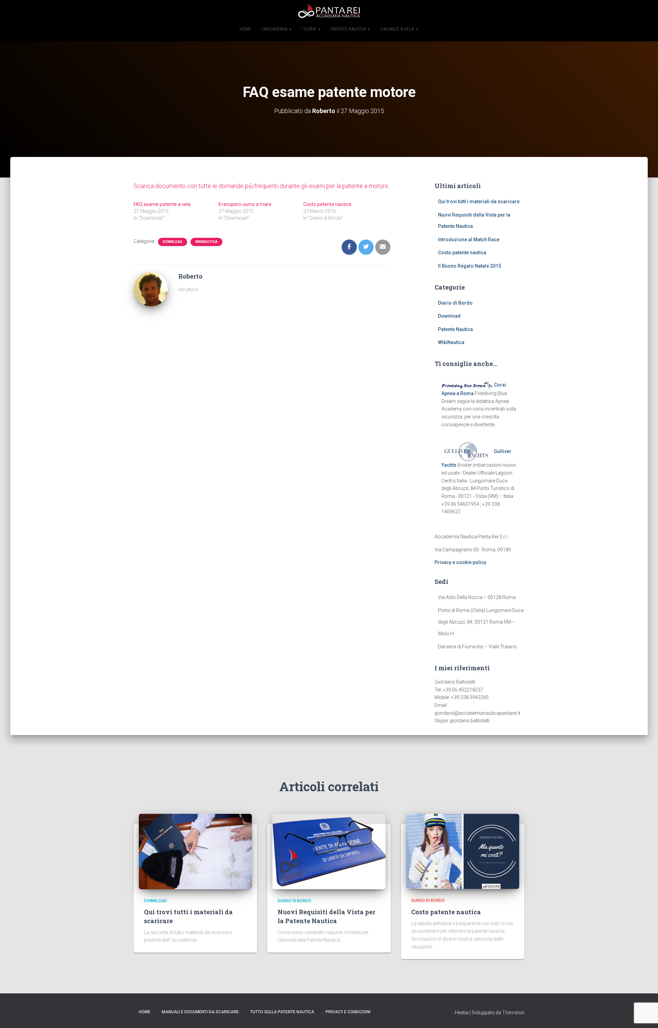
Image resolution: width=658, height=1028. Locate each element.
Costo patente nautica (327, 204)
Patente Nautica (455, 329)
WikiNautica (206, 242)
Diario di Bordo (455, 303)
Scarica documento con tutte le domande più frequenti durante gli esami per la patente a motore (261, 185)
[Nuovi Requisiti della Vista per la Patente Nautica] (329, 851)
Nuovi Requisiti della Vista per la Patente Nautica (326, 916)
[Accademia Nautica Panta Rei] (329, 12)
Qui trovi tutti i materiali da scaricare (479, 201)
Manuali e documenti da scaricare (200, 1011)
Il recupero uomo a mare (245, 204)
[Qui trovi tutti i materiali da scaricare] (195, 851)
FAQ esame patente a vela (162, 204)
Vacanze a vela (397, 29)
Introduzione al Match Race (468, 239)
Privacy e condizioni (348, 1011)
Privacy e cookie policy (460, 562)
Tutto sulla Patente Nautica (282, 1011)
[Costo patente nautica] (462, 851)
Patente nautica (349, 29)
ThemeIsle (513, 1012)
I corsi (309, 29)
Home (245, 29)
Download (172, 242)
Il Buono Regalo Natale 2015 (469, 266)
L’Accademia (274, 29)
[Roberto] (151, 289)
